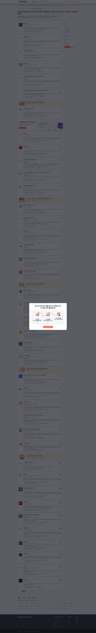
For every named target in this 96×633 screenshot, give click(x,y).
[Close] (65, 304)
